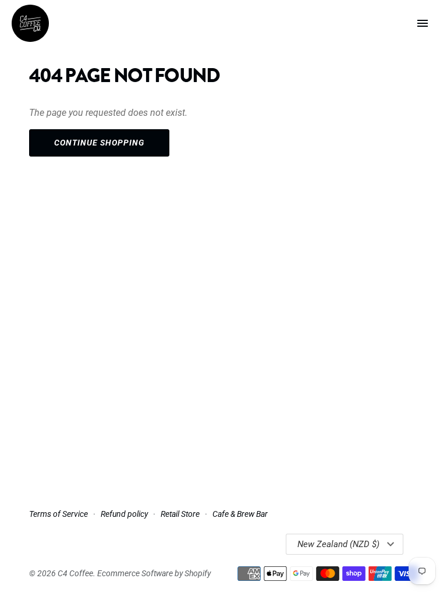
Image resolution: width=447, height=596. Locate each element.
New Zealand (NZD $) (338, 544)
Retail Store (180, 514)
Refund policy (124, 514)
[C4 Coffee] (30, 23)
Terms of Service (58, 514)
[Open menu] (422, 23)
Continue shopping (99, 142)
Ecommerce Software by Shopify (154, 573)
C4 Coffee (75, 573)
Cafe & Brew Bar (240, 514)
